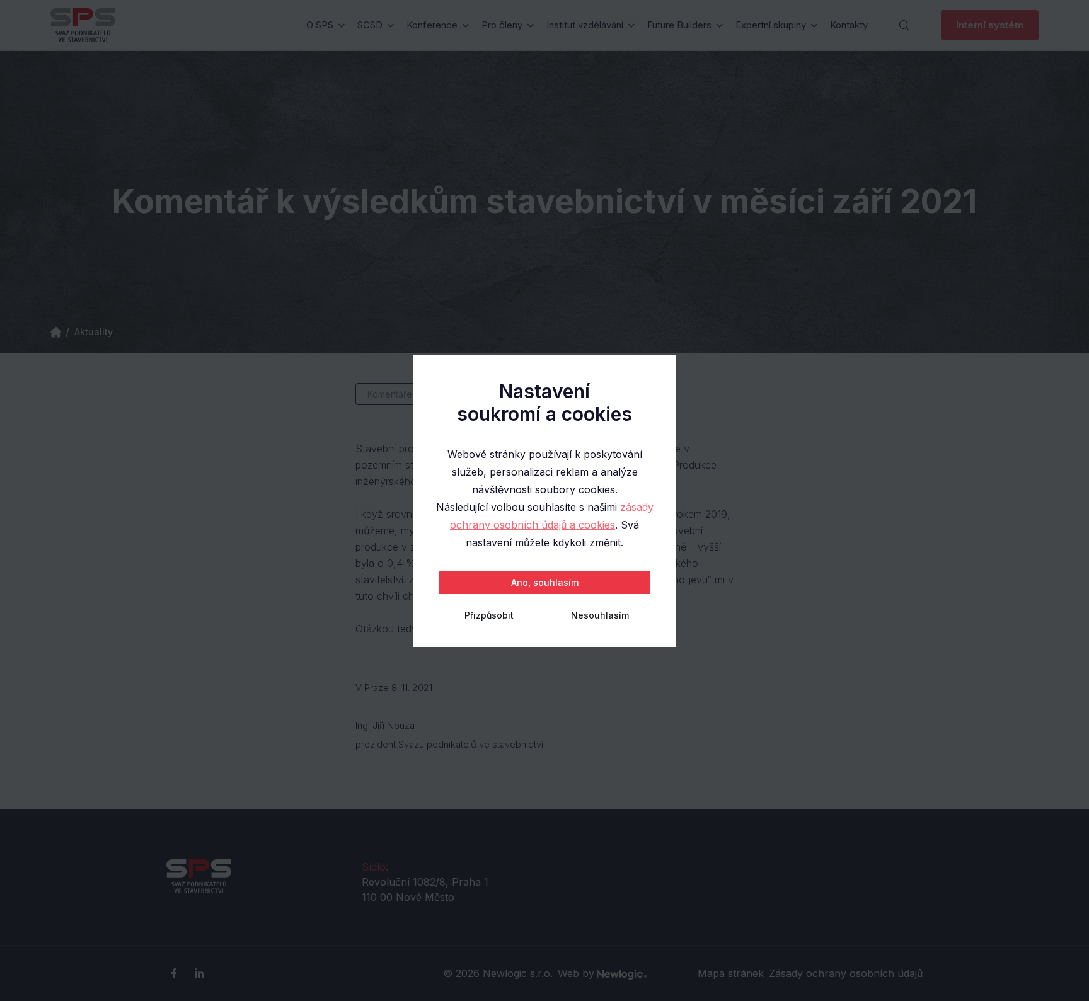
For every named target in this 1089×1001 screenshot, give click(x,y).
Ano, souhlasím (545, 582)
